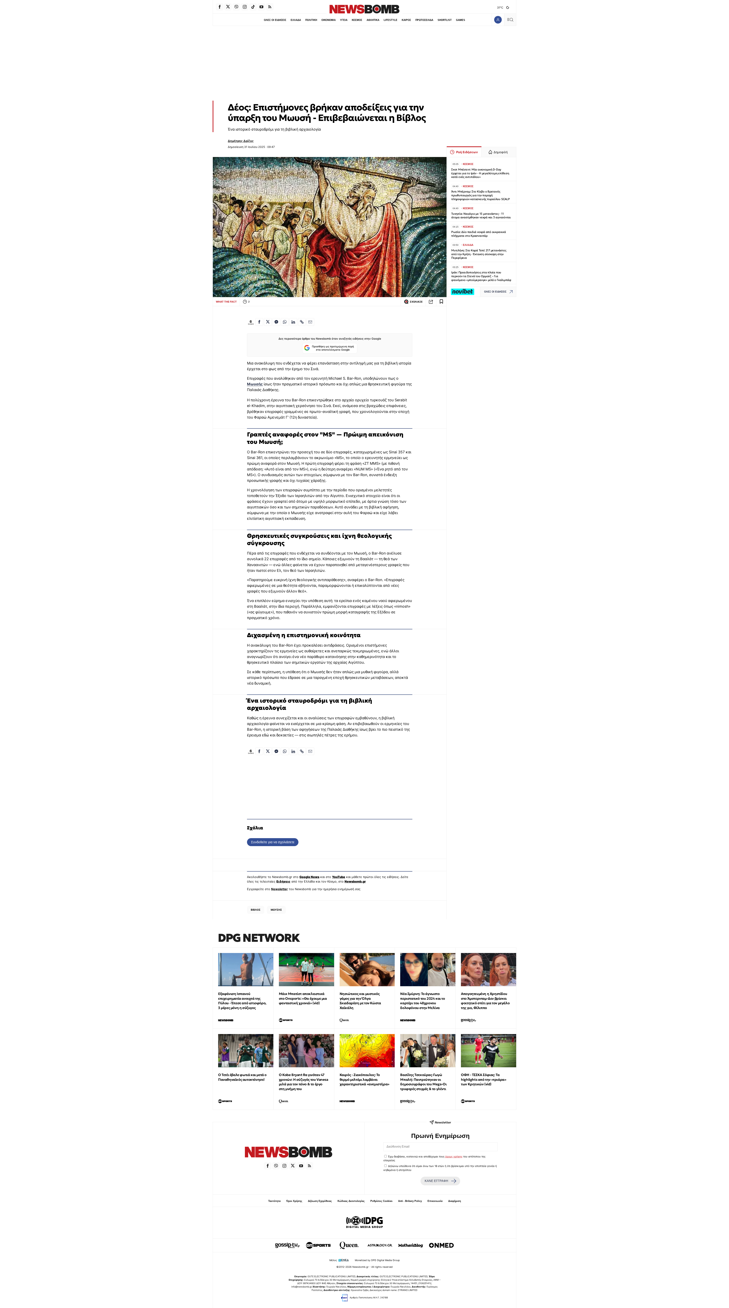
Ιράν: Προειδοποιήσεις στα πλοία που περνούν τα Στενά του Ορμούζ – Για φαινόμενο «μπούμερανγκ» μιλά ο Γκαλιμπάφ (481, 276)
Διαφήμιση (454, 1201)
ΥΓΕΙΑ (343, 20)
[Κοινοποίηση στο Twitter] (268, 322)
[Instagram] (245, 7)
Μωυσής (255, 384)
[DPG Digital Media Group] (364, 1222)
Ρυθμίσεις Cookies (381, 1201)
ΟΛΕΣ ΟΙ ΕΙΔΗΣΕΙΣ (275, 20)
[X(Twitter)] (228, 7)
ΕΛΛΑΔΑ (296, 20)
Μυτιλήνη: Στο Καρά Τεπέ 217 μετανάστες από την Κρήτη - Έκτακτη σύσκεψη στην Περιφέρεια (478, 254)
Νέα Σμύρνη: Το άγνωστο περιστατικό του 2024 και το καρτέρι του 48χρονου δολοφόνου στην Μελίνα (422, 1001)
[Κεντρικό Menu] (510, 20)
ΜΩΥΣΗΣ (276, 909)
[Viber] (236, 7)
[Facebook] (219, 7)
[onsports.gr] (318, 1245)
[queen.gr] (349, 1245)
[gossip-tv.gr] (287, 1245)
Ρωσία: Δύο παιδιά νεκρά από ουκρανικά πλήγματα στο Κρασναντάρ (478, 233)
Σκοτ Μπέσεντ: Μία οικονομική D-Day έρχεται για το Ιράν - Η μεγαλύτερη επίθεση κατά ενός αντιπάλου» (480, 173)
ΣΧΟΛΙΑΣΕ (416, 301)
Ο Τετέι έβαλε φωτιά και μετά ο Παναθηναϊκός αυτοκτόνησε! (242, 1077)
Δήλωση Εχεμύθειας (320, 1201)
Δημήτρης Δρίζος (241, 141)
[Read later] (441, 301)
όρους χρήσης (453, 1156)
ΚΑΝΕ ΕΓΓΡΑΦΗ (436, 1181)
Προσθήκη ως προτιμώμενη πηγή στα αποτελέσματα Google (333, 348)
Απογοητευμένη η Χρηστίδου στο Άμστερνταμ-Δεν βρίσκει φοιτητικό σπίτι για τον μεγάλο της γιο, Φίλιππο (485, 1001)
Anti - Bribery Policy (410, 1201)
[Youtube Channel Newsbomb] (261, 7)
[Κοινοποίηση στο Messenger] (276, 322)
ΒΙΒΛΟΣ (255, 909)
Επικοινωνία (435, 1201)
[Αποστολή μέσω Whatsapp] (285, 322)
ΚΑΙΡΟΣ (406, 20)
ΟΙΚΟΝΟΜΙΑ (328, 20)
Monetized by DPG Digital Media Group (377, 1260)
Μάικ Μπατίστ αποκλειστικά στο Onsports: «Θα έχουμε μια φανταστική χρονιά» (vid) (303, 998)
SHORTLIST (445, 20)
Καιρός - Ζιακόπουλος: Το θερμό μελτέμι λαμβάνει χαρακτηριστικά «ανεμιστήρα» (364, 1079)
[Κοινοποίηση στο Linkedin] (293, 322)
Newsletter (279, 889)
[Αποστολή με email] (310, 322)
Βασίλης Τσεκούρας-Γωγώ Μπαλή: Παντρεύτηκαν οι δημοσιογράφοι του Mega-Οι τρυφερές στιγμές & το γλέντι (423, 1082)
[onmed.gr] (441, 1245)
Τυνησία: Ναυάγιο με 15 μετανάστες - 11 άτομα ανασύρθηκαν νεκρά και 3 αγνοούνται (481, 215)
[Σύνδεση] (498, 20)
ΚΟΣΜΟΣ (357, 20)
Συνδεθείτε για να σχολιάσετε (272, 842)
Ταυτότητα (274, 1201)
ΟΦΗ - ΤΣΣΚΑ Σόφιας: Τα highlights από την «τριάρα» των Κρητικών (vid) (483, 1079)
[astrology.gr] (380, 1245)
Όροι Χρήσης (294, 1201)
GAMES (460, 20)
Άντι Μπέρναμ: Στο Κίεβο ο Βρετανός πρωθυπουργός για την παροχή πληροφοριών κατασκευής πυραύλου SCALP (480, 195)
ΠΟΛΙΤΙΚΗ (311, 20)
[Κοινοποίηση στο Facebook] (259, 322)
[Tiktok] (253, 7)
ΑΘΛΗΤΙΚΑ (373, 20)
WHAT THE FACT (226, 301)
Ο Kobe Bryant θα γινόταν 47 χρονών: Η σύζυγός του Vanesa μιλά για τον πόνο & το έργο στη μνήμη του (303, 1082)
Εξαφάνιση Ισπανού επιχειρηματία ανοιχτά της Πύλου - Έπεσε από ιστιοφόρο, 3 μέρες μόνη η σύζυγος (242, 1001)
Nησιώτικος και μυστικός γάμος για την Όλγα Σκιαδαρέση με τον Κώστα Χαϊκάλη (360, 1001)
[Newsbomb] (288, 1152)
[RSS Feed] (270, 7)
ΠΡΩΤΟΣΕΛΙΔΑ (424, 20)
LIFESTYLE (390, 20)
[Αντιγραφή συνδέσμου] (431, 301)
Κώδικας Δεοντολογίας (351, 1201)
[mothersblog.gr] (410, 1245)
